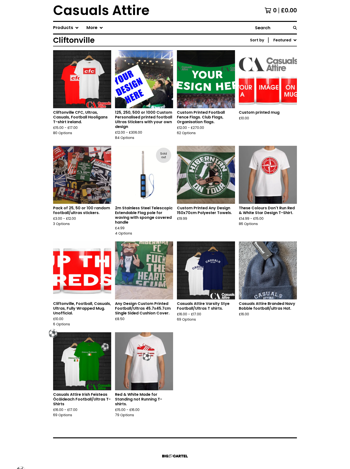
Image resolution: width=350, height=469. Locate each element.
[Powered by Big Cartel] (175, 456)
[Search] (295, 28)
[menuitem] (66, 28)
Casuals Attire (101, 10)
